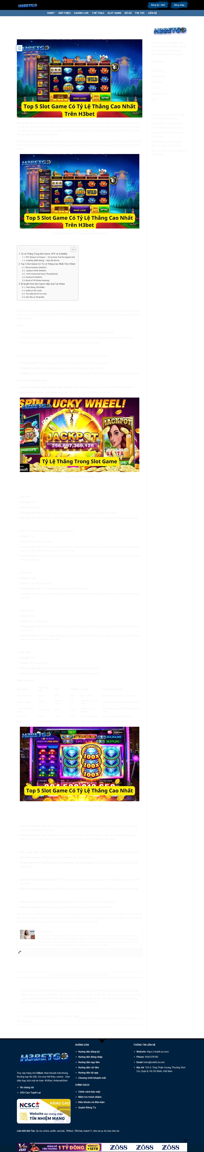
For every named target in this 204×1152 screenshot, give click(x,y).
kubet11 (88, 1131)
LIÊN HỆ (152, 13)
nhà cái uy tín (99, 1131)
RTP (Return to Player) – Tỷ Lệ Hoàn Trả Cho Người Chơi (50, 257)
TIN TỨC (140, 13)
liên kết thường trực (101, 975)
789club (78, 1131)
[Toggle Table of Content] (72, 249)
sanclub (61, 1131)
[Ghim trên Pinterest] (85, 964)
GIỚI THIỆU (64, 13)
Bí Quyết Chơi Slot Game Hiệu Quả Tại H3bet (43, 284)
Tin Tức (155, 88)
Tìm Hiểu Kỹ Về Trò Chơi (36, 294)
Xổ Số (154, 99)
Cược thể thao (158, 76)
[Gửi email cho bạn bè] (79, 964)
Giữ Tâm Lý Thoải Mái (35, 297)
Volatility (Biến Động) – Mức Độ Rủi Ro (43, 260)
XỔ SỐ (128, 13)
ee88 (53, 1131)
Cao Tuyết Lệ (94, 35)
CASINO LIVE (81, 13)
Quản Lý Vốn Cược (34, 290)
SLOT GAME (114, 13)
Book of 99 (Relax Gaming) (37, 280)
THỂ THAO (98, 13)
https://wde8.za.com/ (158, 1051)
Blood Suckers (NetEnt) (36, 267)
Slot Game (79, 21)
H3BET (51, 13)
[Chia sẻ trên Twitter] (74, 964)
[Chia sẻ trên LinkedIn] (90, 964)
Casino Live (157, 70)
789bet (69, 1131)
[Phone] (20, 952)
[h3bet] (38, 5)
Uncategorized (159, 93)
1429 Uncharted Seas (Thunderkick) (42, 274)
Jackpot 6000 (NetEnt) (36, 270)
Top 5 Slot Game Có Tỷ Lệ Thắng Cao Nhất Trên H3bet (48, 264)
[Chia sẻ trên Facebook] (68, 964)
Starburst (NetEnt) (34, 277)
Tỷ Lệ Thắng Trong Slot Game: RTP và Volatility (44, 253)
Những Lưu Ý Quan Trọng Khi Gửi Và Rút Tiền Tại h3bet (109, 1018)
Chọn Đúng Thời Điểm (35, 287)
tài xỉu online (42, 1131)
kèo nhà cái (113, 1131)
